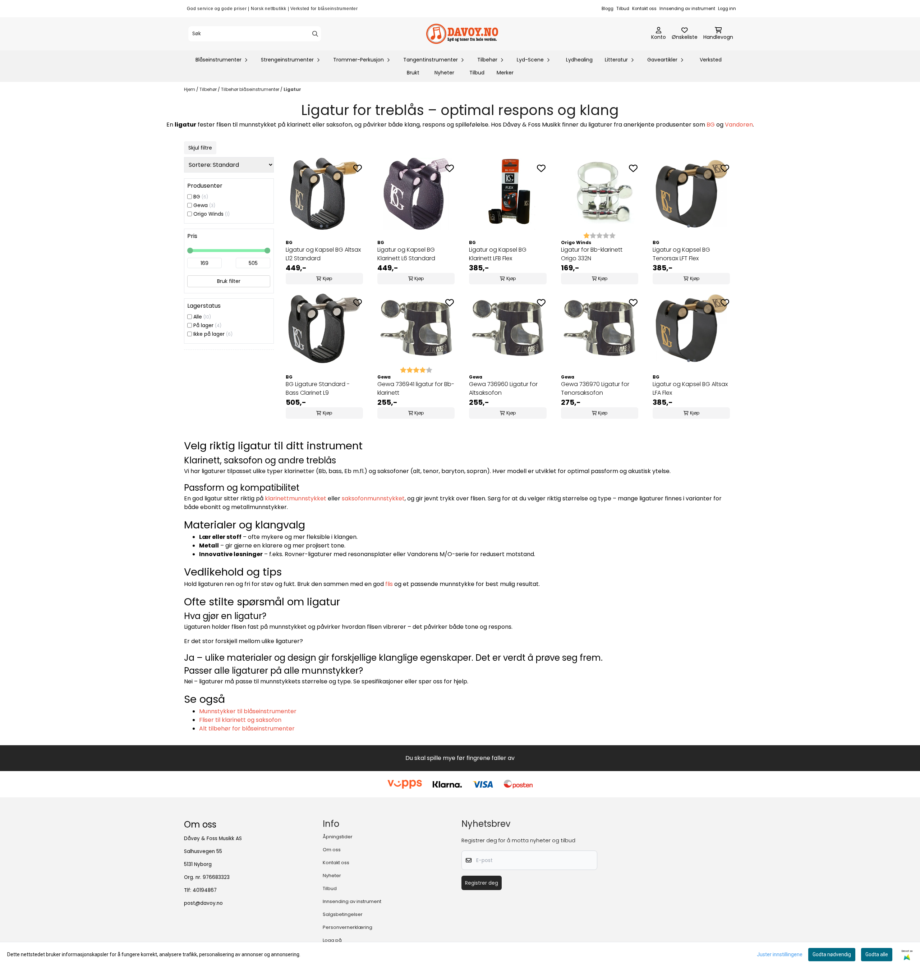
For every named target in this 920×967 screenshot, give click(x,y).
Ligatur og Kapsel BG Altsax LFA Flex (690, 388)
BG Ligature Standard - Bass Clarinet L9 (318, 388)
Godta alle (876, 954)
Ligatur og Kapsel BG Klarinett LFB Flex (497, 254)
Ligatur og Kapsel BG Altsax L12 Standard (323, 254)
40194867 (205, 890)
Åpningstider (338, 837)
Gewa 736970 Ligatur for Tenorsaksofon (595, 388)
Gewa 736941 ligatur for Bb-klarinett (415, 388)
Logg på (332, 940)
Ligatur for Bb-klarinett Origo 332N (591, 254)
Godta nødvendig (832, 954)
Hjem (190, 89)
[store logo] (462, 34)
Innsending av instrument (687, 9)
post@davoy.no (203, 903)
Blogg (607, 9)
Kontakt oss (644, 9)
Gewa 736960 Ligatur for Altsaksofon (503, 388)
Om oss (332, 850)
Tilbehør (208, 89)
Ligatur (292, 89)
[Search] (315, 33)
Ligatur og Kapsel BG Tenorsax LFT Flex (681, 254)
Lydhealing (579, 59)
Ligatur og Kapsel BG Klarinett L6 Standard (406, 254)
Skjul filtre (200, 147)
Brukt (413, 72)
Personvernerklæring (347, 927)
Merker (505, 72)
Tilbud (622, 9)
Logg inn (727, 9)
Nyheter (444, 72)
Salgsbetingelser (343, 914)
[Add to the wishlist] (357, 168)
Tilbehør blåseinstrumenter (250, 89)
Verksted (711, 59)
